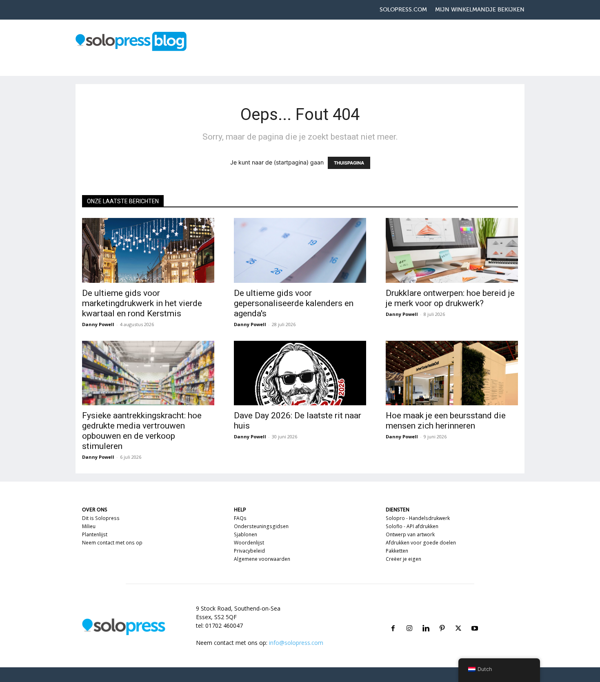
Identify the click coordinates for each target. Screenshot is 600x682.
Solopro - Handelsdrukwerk (418, 518)
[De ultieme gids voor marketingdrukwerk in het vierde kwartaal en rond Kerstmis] (148, 250)
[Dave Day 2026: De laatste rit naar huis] (300, 373)
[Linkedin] (425, 618)
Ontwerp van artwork (410, 534)
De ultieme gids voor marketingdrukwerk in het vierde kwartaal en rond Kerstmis (142, 303)
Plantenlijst (94, 534)
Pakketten (397, 550)
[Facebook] (393, 618)
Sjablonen (245, 534)
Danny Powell (98, 324)
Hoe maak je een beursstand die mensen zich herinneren (446, 421)
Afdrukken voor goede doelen (421, 542)
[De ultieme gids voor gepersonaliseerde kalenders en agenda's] (300, 250)
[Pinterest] (442, 618)
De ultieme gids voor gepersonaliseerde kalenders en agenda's (293, 303)
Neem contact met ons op (112, 542)
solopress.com (403, 10)
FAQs (240, 518)
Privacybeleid (249, 550)
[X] (458, 618)
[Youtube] (474, 618)
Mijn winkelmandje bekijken (479, 10)
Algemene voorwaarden (262, 558)
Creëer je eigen (403, 558)
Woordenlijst (249, 542)
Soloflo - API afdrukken (412, 526)
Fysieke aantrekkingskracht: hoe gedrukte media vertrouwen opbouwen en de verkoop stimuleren (142, 431)
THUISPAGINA (349, 163)
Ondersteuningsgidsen (261, 526)
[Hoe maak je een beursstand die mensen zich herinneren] (452, 373)
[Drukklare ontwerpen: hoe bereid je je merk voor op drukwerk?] (452, 250)
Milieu (89, 526)
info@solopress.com (296, 642)
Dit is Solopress (101, 518)
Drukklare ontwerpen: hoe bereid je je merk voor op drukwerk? (450, 298)
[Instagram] (409, 618)
